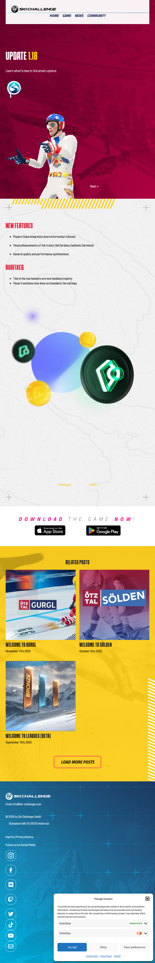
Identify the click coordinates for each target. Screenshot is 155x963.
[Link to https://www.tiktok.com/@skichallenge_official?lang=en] (11, 925)
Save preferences (135, 947)
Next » (94, 186)
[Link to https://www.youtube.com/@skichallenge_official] (11, 935)
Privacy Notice (24, 837)
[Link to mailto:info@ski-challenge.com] (11, 946)
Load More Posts (77, 762)
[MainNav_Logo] (33, 7)
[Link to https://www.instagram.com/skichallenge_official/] (11, 855)
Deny (103, 947)
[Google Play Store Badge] (103, 524)
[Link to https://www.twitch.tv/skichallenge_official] (11, 899)
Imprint (117, 956)
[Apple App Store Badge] (50, 527)
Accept (72, 947)
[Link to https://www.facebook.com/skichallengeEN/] (11, 870)
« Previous (64, 186)
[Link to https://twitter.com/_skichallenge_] (11, 914)
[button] (147, 899)
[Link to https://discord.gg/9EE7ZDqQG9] (11, 885)
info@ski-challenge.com (27, 804)
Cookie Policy (92, 956)
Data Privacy (106, 956)
